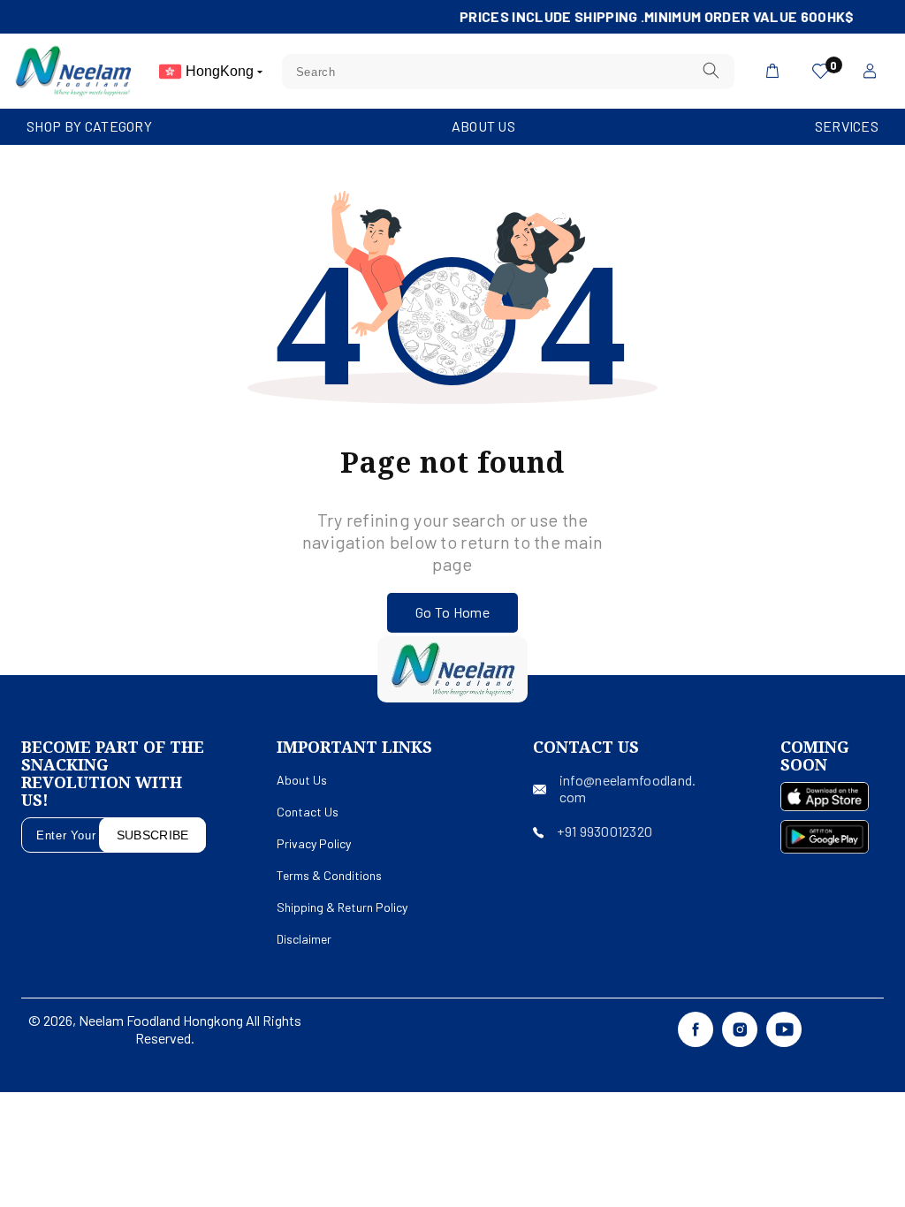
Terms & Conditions (329, 875)
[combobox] (508, 71)
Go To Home (452, 612)
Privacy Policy (314, 843)
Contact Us (307, 811)
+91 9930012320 (604, 831)
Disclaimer (304, 938)
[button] (89, 127)
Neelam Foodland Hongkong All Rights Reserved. (190, 1029)
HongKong (221, 71)
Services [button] (846, 126)
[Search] (710, 71)
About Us (483, 126)
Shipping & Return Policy (342, 907)
